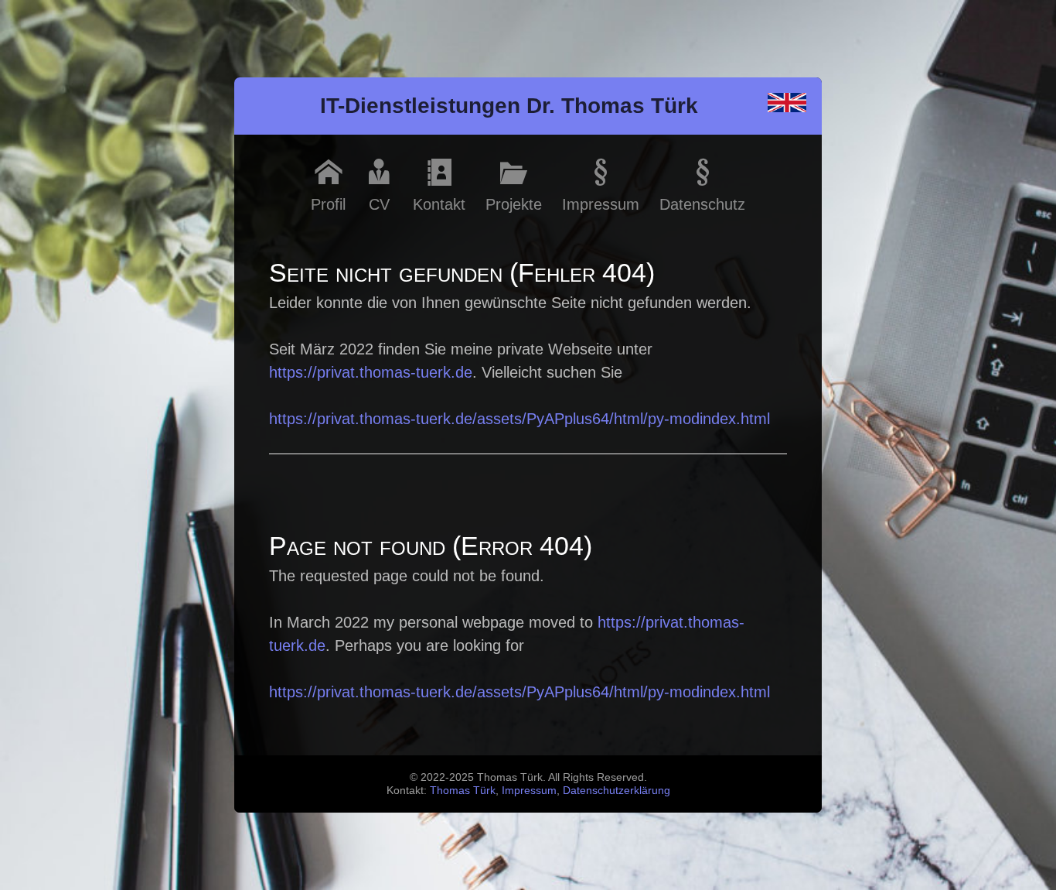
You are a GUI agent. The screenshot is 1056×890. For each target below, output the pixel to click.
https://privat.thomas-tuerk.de (370, 372)
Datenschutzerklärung (616, 790)
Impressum (529, 790)
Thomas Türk (463, 790)
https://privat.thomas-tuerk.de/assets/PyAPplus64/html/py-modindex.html (519, 418)
